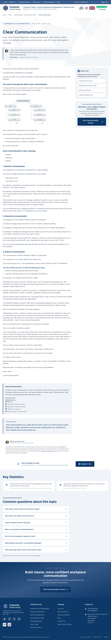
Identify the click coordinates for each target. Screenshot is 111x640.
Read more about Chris (47, 451)
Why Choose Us (63, 612)
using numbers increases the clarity (26, 244)
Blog (58, 2)
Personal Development (37, 612)
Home (5, 2)
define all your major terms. (32, 259)
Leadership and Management (39, 608)
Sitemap (106, 637)
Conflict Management (37, 615)
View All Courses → (36, 627)
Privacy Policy (97, 637)
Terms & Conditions (85, 637)
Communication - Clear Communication (25, 15)
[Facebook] (9, 619)
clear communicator (31, 69)
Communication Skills (37, 618)
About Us (12, 2)
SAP (19, 619)
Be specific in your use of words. (36, 211)
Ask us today (36, 555)
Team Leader (34, 624)
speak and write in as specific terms (24, 174)
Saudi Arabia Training (65, 624)
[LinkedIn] (4, 619)
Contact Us (61, 621)
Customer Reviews (64, 615)
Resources (36, 2)
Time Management (36, 621)
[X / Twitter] (14, 619)
